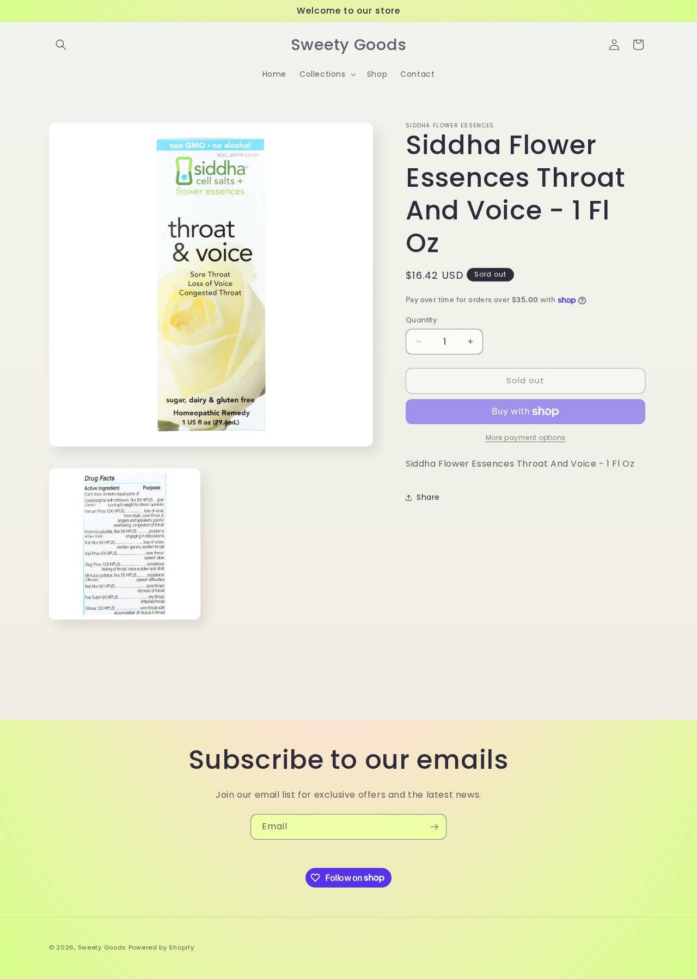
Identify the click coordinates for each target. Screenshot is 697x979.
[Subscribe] (434, 827)
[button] (61, 45)
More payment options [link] (526, 437)
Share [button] (428, 497)
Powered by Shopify (161, 947)
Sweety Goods (102, 947)
